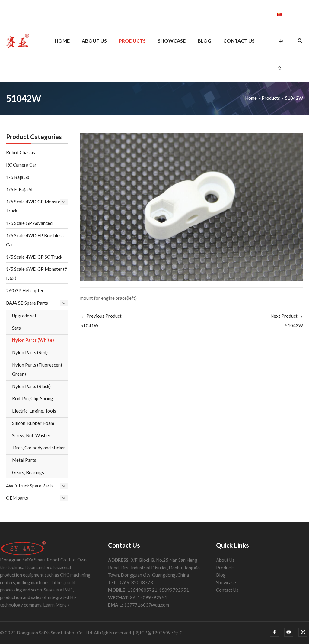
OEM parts (17, 497)
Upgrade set (24, 315)
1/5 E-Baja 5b (20, 189)
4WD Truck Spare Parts (29, 485)
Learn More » (56, 604)
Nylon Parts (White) (33, 340)
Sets (16, 328)
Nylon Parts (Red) (30, 352)
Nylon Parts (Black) (31, 386)
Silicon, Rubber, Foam (33, 423)
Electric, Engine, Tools (34, 410)
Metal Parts (24, 460)
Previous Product (101, 320)
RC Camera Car (21, 164)
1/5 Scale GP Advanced (29, 223)
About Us (225, 560)
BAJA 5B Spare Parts (27, 303)
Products (225, 567)
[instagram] (303, 632)
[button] (300, 41)
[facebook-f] (276, 632)
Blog (221, 575)
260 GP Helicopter (25, 290)
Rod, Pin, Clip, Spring (32, 398)
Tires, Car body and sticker (38, 447)
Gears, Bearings (28, 472)
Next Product (286, 320)
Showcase (226, 582)
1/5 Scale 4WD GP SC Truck (34, 257)
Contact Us (227, 590)
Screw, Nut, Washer (31, 435)
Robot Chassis (20, 152)
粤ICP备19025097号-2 (159, 632)
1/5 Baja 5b (17, 177)
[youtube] (291, 632)
